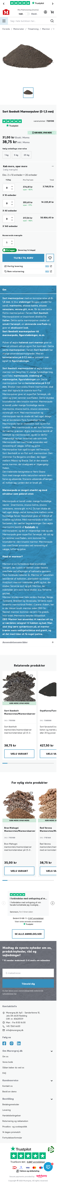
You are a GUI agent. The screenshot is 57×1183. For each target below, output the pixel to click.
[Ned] (12, 189)
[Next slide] (53, 4)
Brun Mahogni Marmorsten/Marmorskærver (19, 829)
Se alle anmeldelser (28, 933)
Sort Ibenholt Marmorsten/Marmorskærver (19, 712)
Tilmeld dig (28, 983)
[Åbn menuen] (4, 21)
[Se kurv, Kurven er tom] (52, 12)
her (15, 994)
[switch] (27, 13)
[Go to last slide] (3, 4)
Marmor (46, 29)
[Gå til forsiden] (7, 12)
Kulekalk (30, 526)
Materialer (18, 29)
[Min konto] (45, 12)
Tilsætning (33, 29)
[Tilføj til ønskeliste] (50, 258)
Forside (6, 29)
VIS (47, 266)
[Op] (12, 186)
